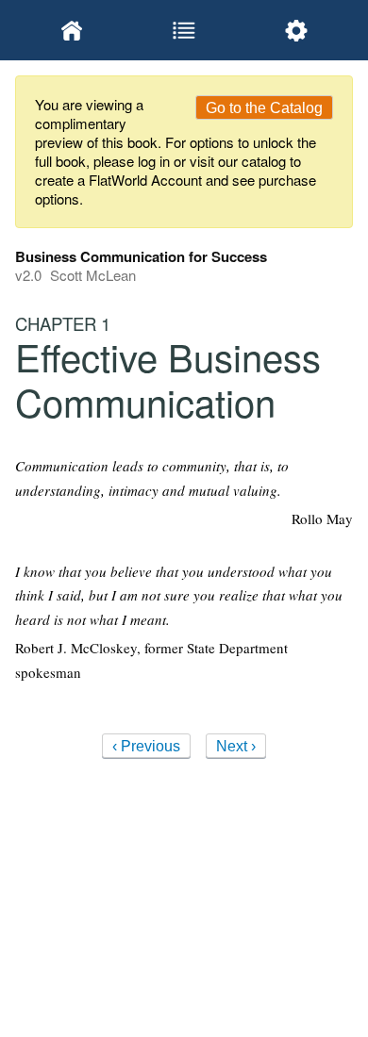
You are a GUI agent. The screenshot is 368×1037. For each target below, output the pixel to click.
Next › (236, 746)
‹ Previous (146, 746)
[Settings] (297, 30)
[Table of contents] (183, 30)
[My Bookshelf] (71, 30)
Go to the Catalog (264, 108)
